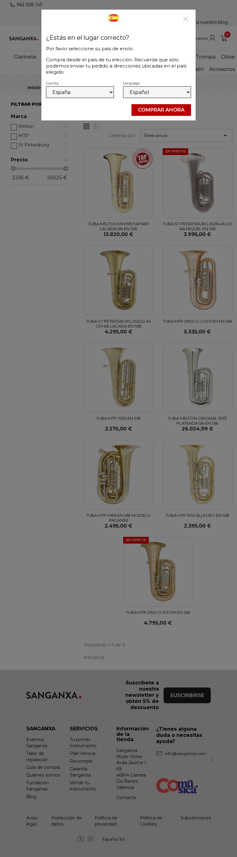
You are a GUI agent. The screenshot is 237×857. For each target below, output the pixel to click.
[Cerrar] (186, 19)
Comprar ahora (161, 110)
